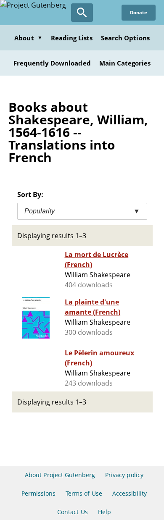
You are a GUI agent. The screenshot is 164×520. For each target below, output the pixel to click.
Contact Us (72, 512)
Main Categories (125, 63)
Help (104, 512)
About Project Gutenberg (60, 475)
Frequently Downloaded (52, 63)
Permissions (38, 493)
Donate (138, 12)
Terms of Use (84, 493)
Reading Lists (72, 38)
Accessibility (129, 493)
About (28, 38)
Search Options (125, 38)
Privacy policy (124, 475)
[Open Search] (82, 12)
